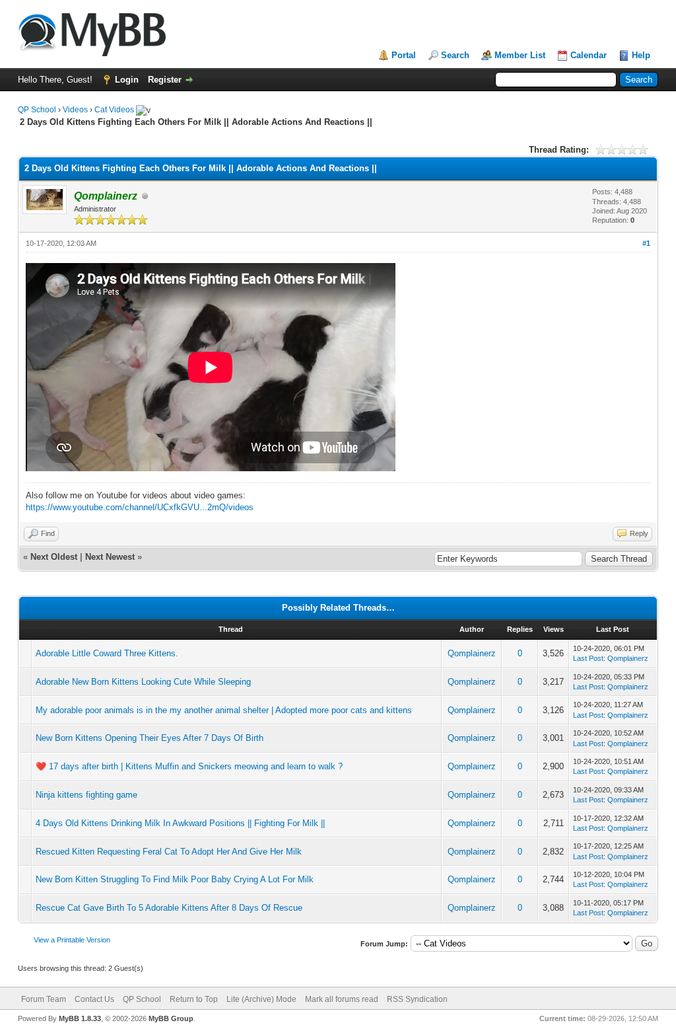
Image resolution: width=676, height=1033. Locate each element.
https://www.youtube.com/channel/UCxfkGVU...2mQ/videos (140, 507)
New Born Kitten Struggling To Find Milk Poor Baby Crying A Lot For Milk (175, 879)
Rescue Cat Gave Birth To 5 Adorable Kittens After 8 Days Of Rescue (169, 908)
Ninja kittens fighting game (86, 795)
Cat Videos (114, 109)
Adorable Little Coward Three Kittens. (107, 653)
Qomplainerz (472, 653)
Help (641, 55)
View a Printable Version (72, 940)
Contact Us (94, 999)
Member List (519, 55)
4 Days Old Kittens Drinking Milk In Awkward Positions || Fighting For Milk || (180, 823)
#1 (646, 243)
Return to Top (194, 999)
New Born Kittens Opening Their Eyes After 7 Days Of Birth (149, 738)
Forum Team (43, 999)
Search (455, 55)
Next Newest (110, 557)
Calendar (588, 55)
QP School (37, 109)
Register (165, 80)
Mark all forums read (341, 999)
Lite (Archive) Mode (261, 999)
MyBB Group (171, 1018)
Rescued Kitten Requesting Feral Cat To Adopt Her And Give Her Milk (169, 852)
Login (127, 80)
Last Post (588, 658)
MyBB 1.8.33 (80, 1018)
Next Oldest (53, 557)
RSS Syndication (417, 999)
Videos (75, 109)
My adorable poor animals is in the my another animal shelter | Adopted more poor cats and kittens (224, 710)
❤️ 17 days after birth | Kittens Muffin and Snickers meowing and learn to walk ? (189, 766)
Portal (403, 55)
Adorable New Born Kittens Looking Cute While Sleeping (143, 682)
